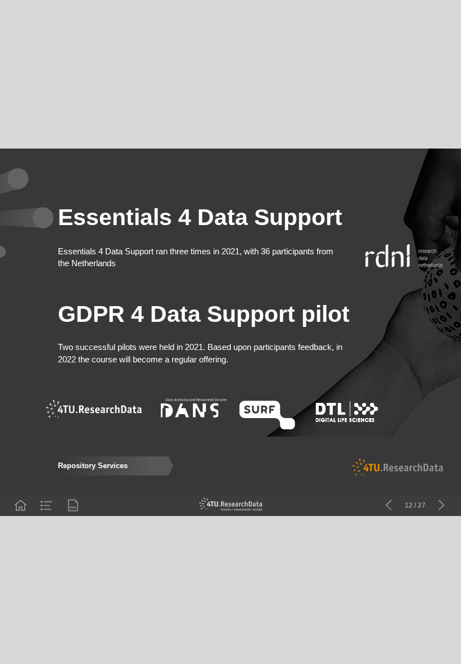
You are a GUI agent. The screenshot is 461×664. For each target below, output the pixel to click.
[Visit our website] (231, 505)
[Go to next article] (441, 505)
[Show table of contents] (46, 505)
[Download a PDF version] (73, 505)
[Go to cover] (20, 505)
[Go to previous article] (388, 505)
